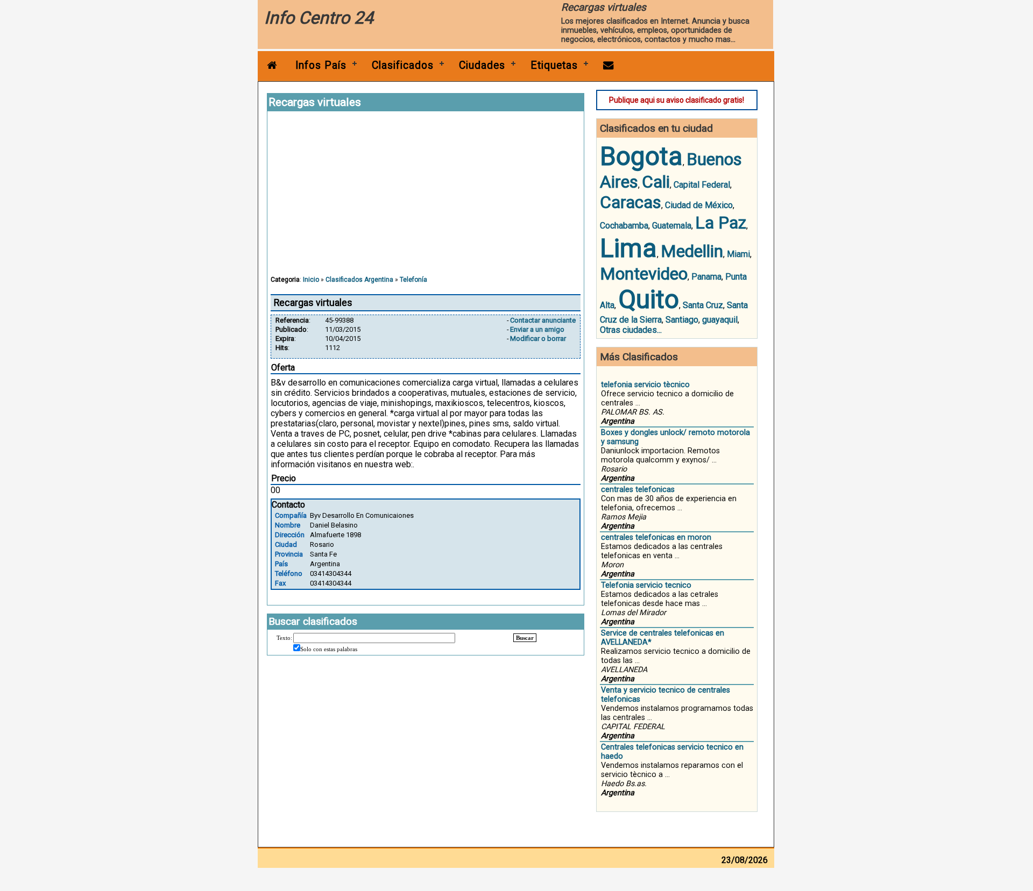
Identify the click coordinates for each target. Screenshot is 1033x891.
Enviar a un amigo (537, 329)
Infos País (320, 65)
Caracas (630, 202)
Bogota (641, 156)
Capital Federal (702, 185)
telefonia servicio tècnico (645, 384)
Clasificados (403, 65)
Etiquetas (554, 65)
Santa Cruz (703, 305)
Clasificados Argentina (359, 279)
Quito (648, 299)
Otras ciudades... (631, 330)
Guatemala (671, 225)
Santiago (682, 320)
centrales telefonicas (638, 489)
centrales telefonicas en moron (656, 537)
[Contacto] (608, 65)
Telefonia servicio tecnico (646, 585)
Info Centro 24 (318, 18)
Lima (628, 248)
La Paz (720, 222)
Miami (738, 254)
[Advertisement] (425, 198)
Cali (656, 182)
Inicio (311, 279)
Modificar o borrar (538, 338)
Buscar (525, 638)
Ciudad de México (699, 205)
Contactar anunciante (543, 320)
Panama (706, 277)
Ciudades (482, 65)
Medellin (692, 251)
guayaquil (720, 320)
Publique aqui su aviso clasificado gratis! (676, 100)
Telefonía (413, 279)
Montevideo (644, 273)
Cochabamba (624, 225)
